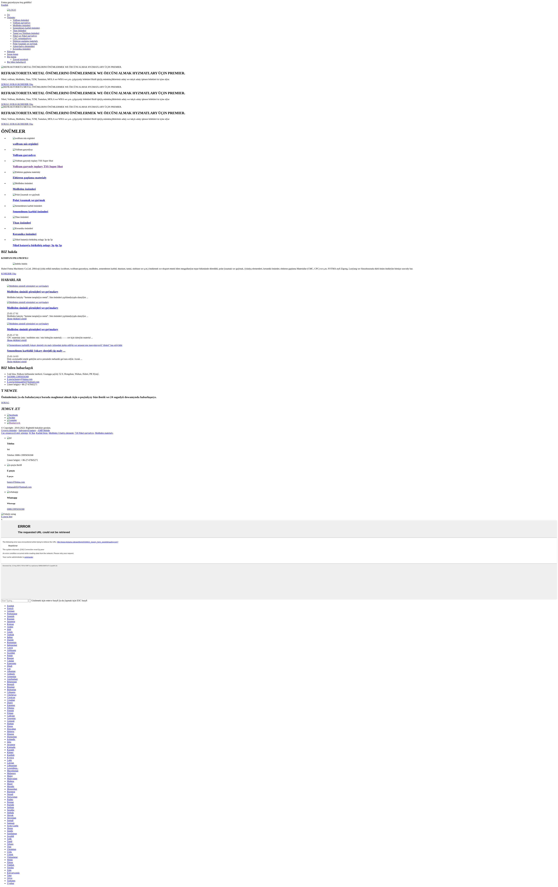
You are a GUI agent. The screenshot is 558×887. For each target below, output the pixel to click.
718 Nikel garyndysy (84, 433)
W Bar (32, 433)
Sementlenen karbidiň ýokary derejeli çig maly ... (36, 350)
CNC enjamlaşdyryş (22, 38)
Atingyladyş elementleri (24, 46)
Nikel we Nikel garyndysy (25, 36)
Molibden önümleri (21, 25)
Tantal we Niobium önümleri (26, 33)
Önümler (11, 17)
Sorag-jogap (12, 54)
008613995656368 (15, 509)
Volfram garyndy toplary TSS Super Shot (38, 166)
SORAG (5, 402)
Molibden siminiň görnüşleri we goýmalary (32, 291)
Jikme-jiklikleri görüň (17, 318)
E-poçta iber (6, 516)
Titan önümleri (19, 30)
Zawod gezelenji (20, 59)
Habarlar (11, 51)
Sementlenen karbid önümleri (26, 28)
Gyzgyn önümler (9, 430)
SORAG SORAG (9, 84)
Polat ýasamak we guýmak (25, 43)
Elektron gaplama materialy (25, 41)
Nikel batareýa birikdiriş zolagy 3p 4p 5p (37, 245)
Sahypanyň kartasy (27, 430)
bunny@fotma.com (16, 482)
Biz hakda (11, 57)
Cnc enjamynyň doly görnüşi (14, 433)
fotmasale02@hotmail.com (19, 487)
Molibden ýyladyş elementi (61, 433)
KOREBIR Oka (25, 84)
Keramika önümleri (22, 49)
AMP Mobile (44, 430)
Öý (8, 15)
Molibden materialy (104, 433)
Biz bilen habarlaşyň (16, 62)
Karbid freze (42, 433)
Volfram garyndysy (21, 23)
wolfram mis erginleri (25, 143)
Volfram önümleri (21, 20)
